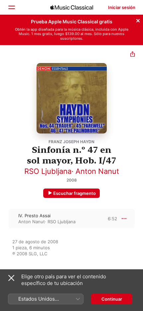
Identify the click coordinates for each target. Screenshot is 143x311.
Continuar (111, 299)
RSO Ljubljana (48, 171)
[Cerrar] (138, 20)
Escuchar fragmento (74, 193)
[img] (71, 7)
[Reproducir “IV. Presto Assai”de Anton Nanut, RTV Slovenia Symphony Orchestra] (4, 218)
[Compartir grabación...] (132, 55)
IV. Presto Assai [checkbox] (34, 215)
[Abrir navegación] (11, 7)
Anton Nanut (97, 171)
